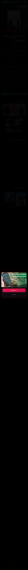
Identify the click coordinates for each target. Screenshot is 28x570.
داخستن (14, 294)
